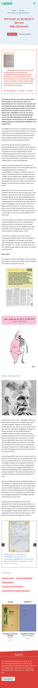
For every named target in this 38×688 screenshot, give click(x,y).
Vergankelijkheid (7, 582)
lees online (21, 90)
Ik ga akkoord (8, 679)
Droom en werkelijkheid (24, 578)
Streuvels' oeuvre (8, 578)
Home (14, 10)
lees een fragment (9, 90)
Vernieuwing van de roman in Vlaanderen (16, 591)
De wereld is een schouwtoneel (12, 587)
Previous (3, 544)
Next (34, 544)
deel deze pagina (25, 34)
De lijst (22, 10)
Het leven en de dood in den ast (18, 13)
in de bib (30, 90)
